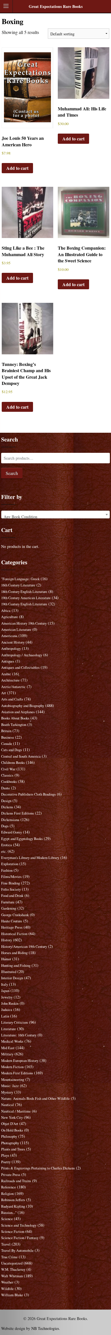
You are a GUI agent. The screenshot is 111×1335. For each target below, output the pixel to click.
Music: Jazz (10, 1085)
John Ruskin (9, 1003)
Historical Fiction (14, 933)
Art (3, 693)
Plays (5, 1155)
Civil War (8, 769)
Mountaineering (12, 1079)
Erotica (6, 845)
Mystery (7, 1092)
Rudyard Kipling (13, 1206)
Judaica (6, 1009)
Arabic (6, 674)
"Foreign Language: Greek (20, 579)
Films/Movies (11, 876)
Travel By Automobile (17, 1250)
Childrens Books (13, 762)
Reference (8, 1187)
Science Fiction (12, 1231)
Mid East (8, 1047)
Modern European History (19, 1060)
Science (7, 1218)
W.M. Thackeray (13, 1269)
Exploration (9, 864)
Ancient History (12, 642)
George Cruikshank (15, 914)
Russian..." (9, 1212)
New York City (12, 1117)
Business (7, 737)
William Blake (12, 1295)
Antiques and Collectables (20, 667)
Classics (7, 775)
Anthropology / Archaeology (21, 655)
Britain (6, 730)
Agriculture (9, 616)
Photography (10, 1143)
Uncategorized (11, 1263)
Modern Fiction (12, 1066)
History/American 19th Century (24, 946)
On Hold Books (12, 1130)
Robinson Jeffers (13, 1199)
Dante (5, 788)
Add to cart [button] (17, 168)
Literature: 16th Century (18, 1035)
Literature (8, 1029)
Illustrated (8, 971)
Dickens (7, 807)
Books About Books (15, 718)
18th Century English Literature (24, 591)
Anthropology (11, 648)
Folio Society (11, 889)
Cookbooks (9, 781)
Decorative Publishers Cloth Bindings (28, 794)
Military (7, 1054)
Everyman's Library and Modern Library (30, 857)
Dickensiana (10, 819)
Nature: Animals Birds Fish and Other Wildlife (35, 1098)
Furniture (8, 902)
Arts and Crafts (12, 699)
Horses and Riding (14, 952)
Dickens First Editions (17, 813)
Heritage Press (11, 927)
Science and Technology (18, 1225)
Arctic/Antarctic (13, 686)
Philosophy (9, 1136)
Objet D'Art (9, 1123)
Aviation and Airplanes (18, 712)
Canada (6, 743)
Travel (6, 1244)
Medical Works (12, 1041)
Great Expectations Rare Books (56, 6)
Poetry (6, 1162)
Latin (5, 1016)
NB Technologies (45, 1328)
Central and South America (21, 756)
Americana (9, 635)
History (6, 940)
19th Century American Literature (26, 597)
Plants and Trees (13, 1149)
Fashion (7, 870)
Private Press (10, 1174)
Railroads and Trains (16, 1180)
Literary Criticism (14, 1022)
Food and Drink (12, 895)
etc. (4, 851)
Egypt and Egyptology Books (22, 838)
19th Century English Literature (24, 604)
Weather (7, 1282)
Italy (4, 984)
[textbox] (55, 517)
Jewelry (7, 997)
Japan (5, 990)
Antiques (7, 661)
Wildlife (7, 1288)
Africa (6, 610)
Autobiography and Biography (22, 705)
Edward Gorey (11, 832)
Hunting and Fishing (15, 965)
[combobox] (55, 514)
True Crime (9, 1257)
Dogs (5, 826)
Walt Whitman (12, 1276)
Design (6, 800)
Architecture (10, 680)
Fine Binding (10, 883)
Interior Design (12, 978)
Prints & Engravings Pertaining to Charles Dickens (38, 1168)
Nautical (7, 1104)
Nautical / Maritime (16, 1111)
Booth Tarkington (13, 724)
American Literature (16, 629)
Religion (7, 1193)
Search (12, 473)
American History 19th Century (24, 623)
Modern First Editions (17, 1073)
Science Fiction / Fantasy (19, 1237)
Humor (6, 959)
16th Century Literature (18, 585)
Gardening (8, 908)
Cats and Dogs (11, 749)
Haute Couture (11, 921)
